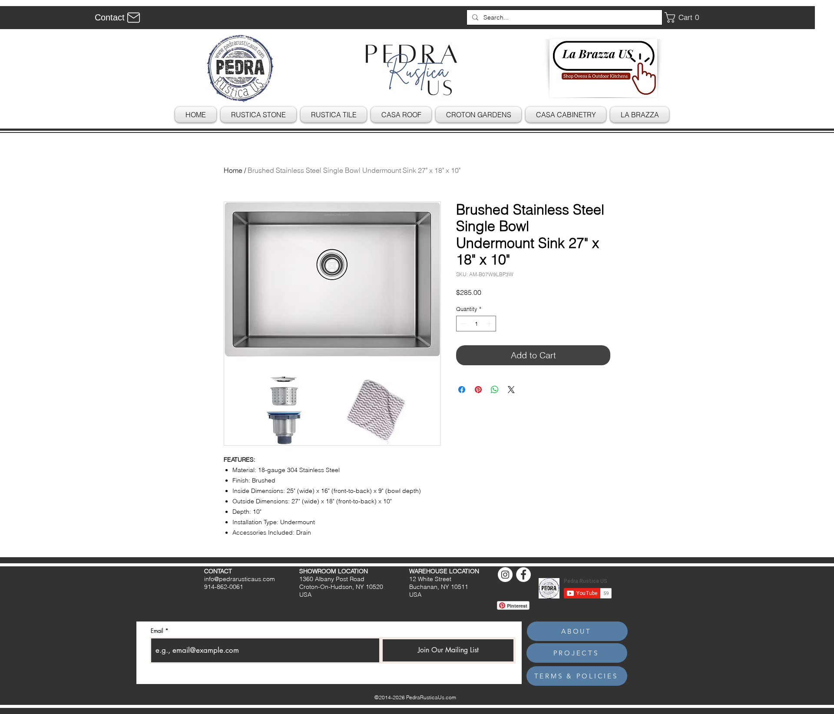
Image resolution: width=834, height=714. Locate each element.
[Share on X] (511, 389)
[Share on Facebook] (462, 389)
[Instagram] (505, 574)
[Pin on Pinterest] (478, 389)
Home (233, 170)
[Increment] (490, 323)
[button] (685, 17)
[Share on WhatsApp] (495, 389)
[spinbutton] (476, 323)
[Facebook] (523, 574)
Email (157, 631)
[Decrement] (462, 323)
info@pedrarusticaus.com (239, 579)
